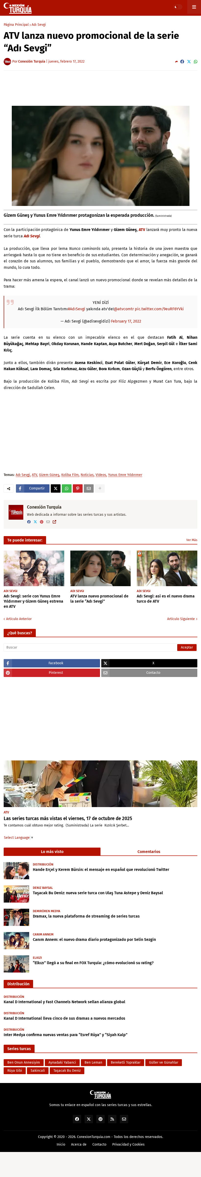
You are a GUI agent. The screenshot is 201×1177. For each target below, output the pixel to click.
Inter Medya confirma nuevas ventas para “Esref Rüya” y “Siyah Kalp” (65, 1034)
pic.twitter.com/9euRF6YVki (159, 309)
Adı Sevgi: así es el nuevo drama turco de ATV (166, 599)
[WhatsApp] (195, 62)
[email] (48, 522)
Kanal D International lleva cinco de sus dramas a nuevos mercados (64, 1018)
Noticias (87, 475)
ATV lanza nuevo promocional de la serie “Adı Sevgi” (99, 599)
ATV (142, 229)
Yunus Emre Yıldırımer (125, 475)
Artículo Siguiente (181, 619)
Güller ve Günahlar (163, 1062)
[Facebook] (182, 62)
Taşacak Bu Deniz (67, 1071)
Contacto (99, 1144)
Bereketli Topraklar (125, 1062)
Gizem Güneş (49, 475)
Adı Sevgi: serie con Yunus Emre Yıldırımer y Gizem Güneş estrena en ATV (33, 601)
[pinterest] (41, 522)
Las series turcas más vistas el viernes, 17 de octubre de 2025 (68, 818)
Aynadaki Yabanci (62, 1062)
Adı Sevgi (39, 25)
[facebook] (29, 522)
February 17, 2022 (126, 321)
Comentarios (149, 851)
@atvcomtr (124, 309)
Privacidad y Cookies (128, 1144)
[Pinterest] (78, 488)
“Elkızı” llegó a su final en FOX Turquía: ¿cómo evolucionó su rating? (93, 963)
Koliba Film (70, 475)
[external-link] (54, 522)
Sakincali (38, 1071)
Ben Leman (93, 1062)
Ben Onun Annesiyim (23, 1062)
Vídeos (101, 475)
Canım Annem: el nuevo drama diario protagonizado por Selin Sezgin (94, 939)
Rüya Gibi (14, 1071)
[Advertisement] (100, 88)
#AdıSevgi (76, 309)
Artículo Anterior (19, 619)
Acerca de (79, 1144)
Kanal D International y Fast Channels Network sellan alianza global (64, 1002)
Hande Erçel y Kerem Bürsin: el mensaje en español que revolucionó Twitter (101, 869)
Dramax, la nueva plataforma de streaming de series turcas (86, 916)
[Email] (89, 488)
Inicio (61, 1144)
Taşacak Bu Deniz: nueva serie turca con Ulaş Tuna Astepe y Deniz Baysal (98, 893)
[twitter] (35, 522)
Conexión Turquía (44, 507)
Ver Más (191, 540)
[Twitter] (189, 62)
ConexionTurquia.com (93, 1137)
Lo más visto (52, 851)
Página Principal (16, 25)
